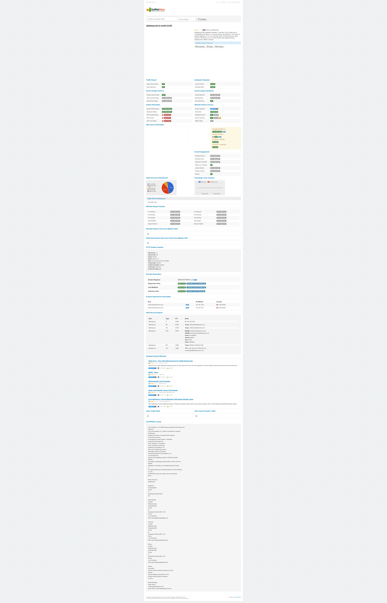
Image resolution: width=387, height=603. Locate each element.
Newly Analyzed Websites (234, 2)
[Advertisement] (193, 63)
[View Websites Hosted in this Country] (220, 137)
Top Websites (223, 2)
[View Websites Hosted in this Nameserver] (187, 305)
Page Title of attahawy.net (157, 198)
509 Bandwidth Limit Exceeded (159, 381)
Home (216, 2)
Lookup (202, 19)
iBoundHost (238, 597)
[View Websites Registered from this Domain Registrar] (195, 280)
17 (211, 118)
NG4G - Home (153, 372)
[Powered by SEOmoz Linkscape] (220, 118)
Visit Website (200, 46)
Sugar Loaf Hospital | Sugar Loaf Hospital (163, 390)
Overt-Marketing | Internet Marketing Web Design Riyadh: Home (170, 399)
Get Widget (220, 46)
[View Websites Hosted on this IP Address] (224, 132)
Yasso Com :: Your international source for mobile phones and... (170, 361)
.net (223, 34)
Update (210, 46)
